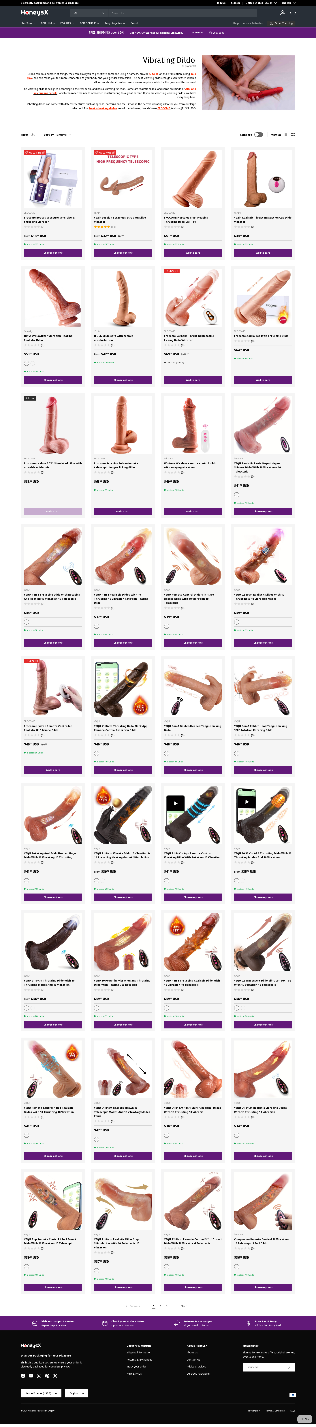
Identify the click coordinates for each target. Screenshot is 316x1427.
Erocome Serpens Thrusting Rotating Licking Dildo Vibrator (189, 338)
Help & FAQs (134, 1373)
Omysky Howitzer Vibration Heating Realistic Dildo (48, 338)
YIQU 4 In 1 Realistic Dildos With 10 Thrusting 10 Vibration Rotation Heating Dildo (121, 599)
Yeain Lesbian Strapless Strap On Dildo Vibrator (120, 219)
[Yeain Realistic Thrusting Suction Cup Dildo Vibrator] (263, 179)
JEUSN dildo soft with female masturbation (113, 338)
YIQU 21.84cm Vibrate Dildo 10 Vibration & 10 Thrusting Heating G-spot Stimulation (122, 855)
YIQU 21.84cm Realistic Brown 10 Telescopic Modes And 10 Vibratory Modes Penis (122, 1112)
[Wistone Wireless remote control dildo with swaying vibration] (193, 425)
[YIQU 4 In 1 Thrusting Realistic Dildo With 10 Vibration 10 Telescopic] (193, 942)
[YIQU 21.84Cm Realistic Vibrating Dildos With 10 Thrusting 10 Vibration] (263, 1069)
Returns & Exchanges (139, 1359)
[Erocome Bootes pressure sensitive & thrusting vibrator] (53, 179)
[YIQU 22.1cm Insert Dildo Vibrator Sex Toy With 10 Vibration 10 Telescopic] (263, 942)
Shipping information (139, 1352)
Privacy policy (254, 1410)
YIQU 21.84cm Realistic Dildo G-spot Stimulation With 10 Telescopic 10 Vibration (118, 1243)
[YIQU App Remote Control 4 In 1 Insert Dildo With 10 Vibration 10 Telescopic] (53, 1201)
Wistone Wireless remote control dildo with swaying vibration (190, 465)
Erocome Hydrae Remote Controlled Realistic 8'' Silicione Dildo (48, 728)
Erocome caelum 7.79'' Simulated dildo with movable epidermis (53, 465)
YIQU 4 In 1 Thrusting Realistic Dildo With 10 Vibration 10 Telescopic (192, 982)
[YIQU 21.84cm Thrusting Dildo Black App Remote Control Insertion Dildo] (123, 688)
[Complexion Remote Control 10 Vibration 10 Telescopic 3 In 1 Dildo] (263, 1201)
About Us (192, 1352)
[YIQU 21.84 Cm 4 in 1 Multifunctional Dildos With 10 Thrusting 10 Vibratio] (193, 1069)
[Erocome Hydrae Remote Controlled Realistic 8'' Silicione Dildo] (53, 688)
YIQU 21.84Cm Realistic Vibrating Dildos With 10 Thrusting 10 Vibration (260, 1110)
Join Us (221, 3)
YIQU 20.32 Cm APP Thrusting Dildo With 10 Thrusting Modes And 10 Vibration (262, 855)
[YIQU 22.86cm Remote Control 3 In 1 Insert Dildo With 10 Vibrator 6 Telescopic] (193, 1201)
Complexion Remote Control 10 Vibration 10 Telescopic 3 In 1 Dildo (261, 1241)
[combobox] (163, 13)
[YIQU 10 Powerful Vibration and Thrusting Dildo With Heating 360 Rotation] (123, 942)
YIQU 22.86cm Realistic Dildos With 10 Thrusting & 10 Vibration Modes (259, 596)
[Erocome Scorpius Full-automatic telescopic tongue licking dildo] (123, 425)
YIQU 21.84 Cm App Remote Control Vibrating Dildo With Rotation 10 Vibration (192, 855)
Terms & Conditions (275, 1410)
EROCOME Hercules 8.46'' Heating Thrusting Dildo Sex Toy (186, 219)
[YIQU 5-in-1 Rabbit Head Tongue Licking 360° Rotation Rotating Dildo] (263, 688)
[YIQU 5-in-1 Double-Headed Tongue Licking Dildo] (193, 688)
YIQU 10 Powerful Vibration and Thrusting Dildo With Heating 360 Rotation (122, 982)
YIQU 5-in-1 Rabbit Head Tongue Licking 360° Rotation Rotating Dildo (260, 728)
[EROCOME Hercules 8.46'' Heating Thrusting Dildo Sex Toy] (193, 179)
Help (236, 23)
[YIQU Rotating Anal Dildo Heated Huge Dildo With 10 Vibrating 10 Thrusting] (53, 815)
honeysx (32, 1410)
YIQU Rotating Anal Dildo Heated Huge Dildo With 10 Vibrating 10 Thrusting (50, 855)
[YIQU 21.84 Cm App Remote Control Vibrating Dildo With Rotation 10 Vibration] (193, 815)
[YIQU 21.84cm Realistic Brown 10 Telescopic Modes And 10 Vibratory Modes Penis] (123, 1069)
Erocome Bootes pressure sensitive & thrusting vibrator (49, 219)
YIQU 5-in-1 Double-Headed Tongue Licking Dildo (192, 728)
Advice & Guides (253, 23)
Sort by (49, 134)
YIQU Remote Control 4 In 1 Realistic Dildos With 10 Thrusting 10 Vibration (49, 1110)
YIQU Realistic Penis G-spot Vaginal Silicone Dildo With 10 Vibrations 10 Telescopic (257, 467)
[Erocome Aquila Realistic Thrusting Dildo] (263, 298)
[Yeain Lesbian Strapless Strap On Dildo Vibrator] (123, 179)
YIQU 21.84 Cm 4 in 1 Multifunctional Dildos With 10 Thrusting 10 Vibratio (192, 1110)
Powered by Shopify (45, 1410)
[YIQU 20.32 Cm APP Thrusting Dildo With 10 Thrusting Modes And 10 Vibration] (263, 815)
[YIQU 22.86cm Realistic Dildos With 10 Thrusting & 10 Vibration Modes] (263, 556)
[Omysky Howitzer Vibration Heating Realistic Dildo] (53, 298)
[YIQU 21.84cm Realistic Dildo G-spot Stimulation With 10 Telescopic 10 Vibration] (123, 1201)
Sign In (235, 3)
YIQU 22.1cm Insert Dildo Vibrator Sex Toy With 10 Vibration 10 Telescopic (262, 982)
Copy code (218, 32)
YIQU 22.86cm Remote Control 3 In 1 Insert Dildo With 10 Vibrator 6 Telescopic (193, 1241)
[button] (293, 13)
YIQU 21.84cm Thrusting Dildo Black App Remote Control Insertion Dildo (120, 728)
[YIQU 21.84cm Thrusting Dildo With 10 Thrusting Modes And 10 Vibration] (53, 942)
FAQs (292, 1410)
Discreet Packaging (198, 1373)
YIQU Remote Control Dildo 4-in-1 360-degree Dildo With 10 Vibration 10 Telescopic (189, 599)
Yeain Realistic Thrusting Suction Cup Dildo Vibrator (262, 219)
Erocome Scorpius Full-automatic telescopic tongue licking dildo (116, 465)
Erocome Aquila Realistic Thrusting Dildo (261, 336)
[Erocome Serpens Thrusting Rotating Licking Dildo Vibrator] (193, 298)
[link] (132, 1306)
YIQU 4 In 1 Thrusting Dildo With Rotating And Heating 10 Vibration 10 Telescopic (52, 596)
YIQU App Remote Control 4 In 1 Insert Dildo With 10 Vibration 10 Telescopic (50, 1241)
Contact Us (193, 1359)
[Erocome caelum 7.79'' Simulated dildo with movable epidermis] (53, 425)
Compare (246, 134)
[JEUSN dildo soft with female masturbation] (123, 298)
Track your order (136, 1366)
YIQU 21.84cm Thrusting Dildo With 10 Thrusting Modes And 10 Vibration (49, 982)
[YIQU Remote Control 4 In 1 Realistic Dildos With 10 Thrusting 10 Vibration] (53, 1069)
